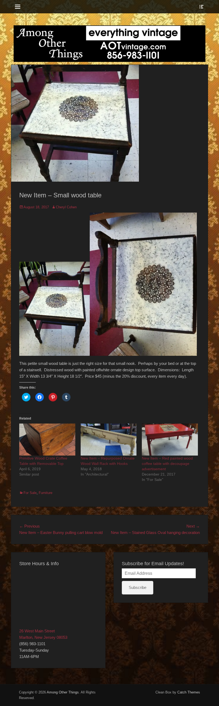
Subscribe (137, 587)
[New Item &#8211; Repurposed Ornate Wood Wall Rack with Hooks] (109, 440)
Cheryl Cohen (66, 207)
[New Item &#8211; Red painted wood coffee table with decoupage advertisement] (170, 440)
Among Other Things (63, 692)
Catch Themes (188, 692)
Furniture (45, 493)
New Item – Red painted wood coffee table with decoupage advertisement (167, 463)
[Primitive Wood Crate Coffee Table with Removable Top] (47, 440)
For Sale (30, 493)
